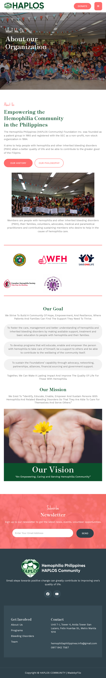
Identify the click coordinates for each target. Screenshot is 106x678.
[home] (24, 6)
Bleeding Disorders (22, 636)
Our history (18, 163)
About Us (17, 624)
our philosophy (49, 163)
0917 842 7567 (60, 647)
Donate (82, 6)
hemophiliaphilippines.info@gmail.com (74, 643)
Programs (17, 630)
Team (14, 641)
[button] (98, 6)
